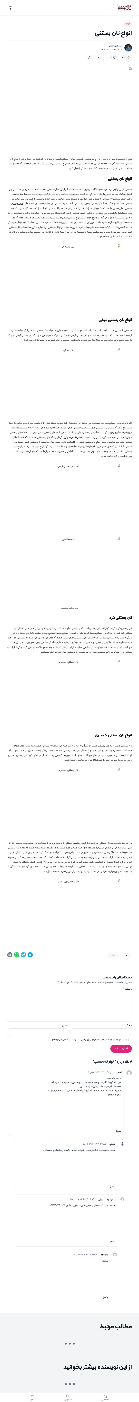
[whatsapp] (16, 955)
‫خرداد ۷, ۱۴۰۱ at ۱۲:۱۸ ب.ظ (85, 1254)
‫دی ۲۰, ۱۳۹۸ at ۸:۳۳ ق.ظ (100, 1072)
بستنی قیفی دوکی (73, 437)
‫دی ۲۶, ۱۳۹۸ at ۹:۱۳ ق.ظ (94, 1144)
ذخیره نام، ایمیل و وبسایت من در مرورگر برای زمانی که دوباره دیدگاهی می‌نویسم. (90, 1039)
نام (129, 1026)
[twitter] (30, 955)
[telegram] (23, 955)
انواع (128, 23)
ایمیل (64, 1026)
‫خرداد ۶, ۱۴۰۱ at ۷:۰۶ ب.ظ (82, 1199)
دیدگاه (127, 989)
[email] (10, 955)
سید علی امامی (115, 46)
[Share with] (89, 57)
